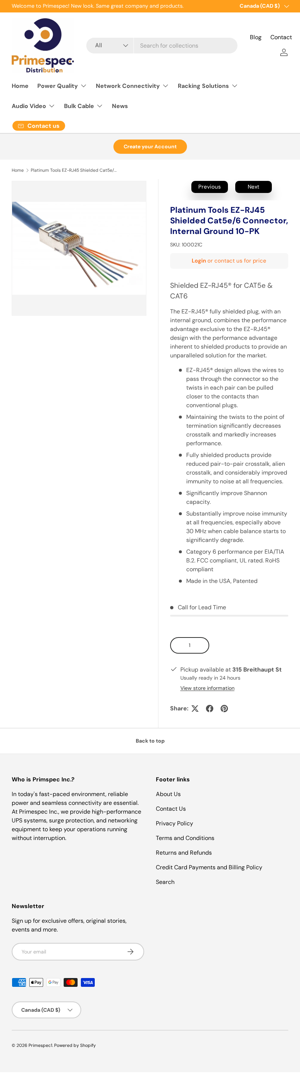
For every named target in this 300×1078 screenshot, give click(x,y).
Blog (256, 37)
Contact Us (171, 809)
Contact (281, 37)
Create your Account (150, 146)
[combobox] (161, 45)
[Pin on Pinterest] (224, 708)
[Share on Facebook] (209, 708)
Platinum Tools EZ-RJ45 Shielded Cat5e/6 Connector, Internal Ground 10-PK (75, 170)
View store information (207, 688)
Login (199, 260)
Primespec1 (40, 1045)
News (120, 106)
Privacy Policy (174, 823)
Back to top (150, 740)
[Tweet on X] (195, 708)
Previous (209, 186)
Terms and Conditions (185, 838)
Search (165, 882)
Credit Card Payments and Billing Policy (209, 867)
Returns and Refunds (184, 852)
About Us (168, 794)
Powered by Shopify (75, 1045)
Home (20, 86)
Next (253, 186)
